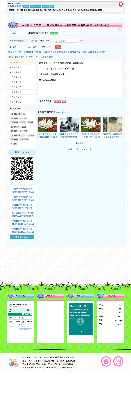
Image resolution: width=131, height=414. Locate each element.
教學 (20, 114)
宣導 (12, 118)
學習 (12, 139)
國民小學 (45, 6)
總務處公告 (17, 77)
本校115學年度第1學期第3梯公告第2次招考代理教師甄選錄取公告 (23, 192)
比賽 (12, 122)
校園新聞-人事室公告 (15, 6)
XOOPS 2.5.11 (44, 270)
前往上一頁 (72, 149)
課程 (28, 135)
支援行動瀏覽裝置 (88, 267)
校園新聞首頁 (18, 41)
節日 (12, 144)
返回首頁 (106, 361)
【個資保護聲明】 (66, 367)
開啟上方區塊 (119, 29)
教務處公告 (17, 67)
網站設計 (35, 272)
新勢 (38, 6)
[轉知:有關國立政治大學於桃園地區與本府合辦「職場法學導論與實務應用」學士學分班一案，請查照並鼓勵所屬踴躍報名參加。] (69, 124)
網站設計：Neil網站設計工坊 (14, 270)
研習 (19, 127)
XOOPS (39, 357)
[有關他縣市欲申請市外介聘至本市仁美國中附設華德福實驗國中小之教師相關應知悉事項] (91, 124)
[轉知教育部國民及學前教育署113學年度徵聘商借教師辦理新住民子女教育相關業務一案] (47, 124)
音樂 (52, 6)
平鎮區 (18, 3)
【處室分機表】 (68, 364)
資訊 (21, 118)
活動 (21, 131)
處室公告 (16, 63)
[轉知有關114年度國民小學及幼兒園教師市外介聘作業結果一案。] (112, 124)
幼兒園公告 (17, 102)
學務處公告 (17, 72)
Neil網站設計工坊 (48, 272)
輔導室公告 (17, 82)
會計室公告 (17, 92)
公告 (21, 139)
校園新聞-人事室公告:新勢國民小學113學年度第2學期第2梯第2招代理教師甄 (65, 25)
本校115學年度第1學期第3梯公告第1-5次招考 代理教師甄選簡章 (22, 208)
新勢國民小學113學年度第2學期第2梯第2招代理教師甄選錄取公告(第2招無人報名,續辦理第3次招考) (56, 52)
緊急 (29, 122)
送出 (58, 47)
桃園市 (26, 6)
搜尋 (81, 41)
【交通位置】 (71, 361)
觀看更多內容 (23, 237)
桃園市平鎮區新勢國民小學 (61, 357)
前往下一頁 (88, 149)
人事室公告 (32, 41)
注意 (12, 135)
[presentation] (40, 124)
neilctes (39, 264)
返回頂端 (118, 361)
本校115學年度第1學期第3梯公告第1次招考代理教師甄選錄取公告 (23, 200)
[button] (77, 143)
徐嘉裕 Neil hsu (50, 275)
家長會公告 (17, 97)
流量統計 (110, 296)
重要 (12, 114)
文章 (21, 122)
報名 (12, 131)
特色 (20, 135)
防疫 (12, 127)
